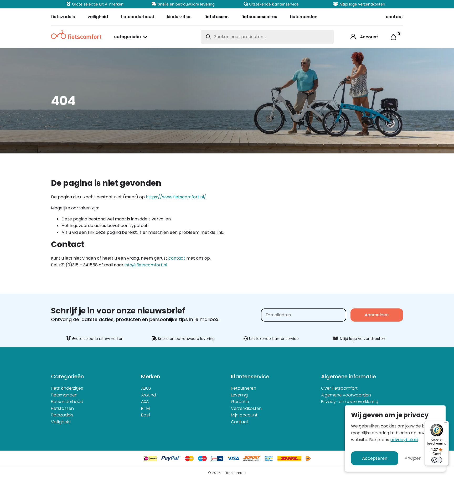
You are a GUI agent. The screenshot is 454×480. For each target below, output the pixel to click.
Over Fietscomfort (339, 388)
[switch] (436, 460)
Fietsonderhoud (67, 402)
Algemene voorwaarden (346, 395)
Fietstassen (62, 408)
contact (176, 258)
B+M (145, 408)
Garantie (240, 402)
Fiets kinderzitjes (67, 388)
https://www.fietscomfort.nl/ (176, 197)
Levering (239, 395)
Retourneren (243, 388)
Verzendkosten (246, 408)
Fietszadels (62, 415)
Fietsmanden (64, 395)
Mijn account (244, 415)
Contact (239, 422)
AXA (145, 402)
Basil (145, 415)
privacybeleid (404, 440)
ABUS (146, 388)
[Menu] (445, 424)
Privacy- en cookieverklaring (349, 402)
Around (148, 395)
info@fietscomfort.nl (146, 265)
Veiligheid (61, 422)
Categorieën (127, 37)
